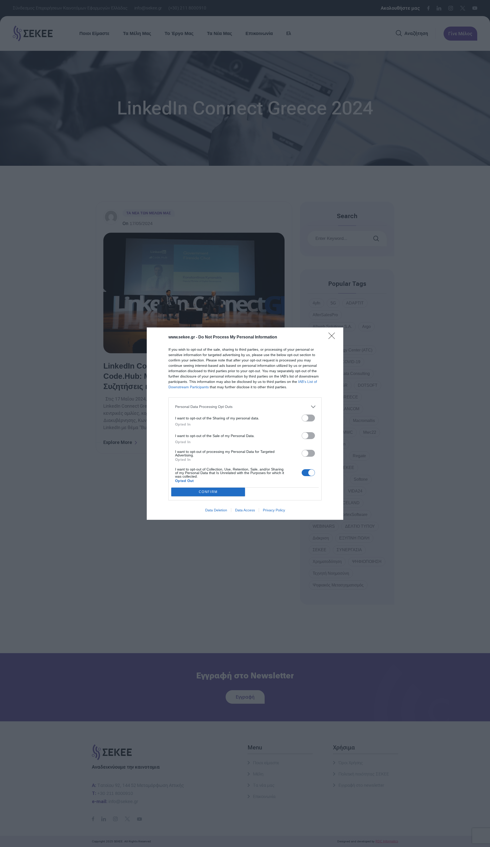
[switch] (308, 418)
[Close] (333, 337)
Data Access (245, 510)
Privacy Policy (274, 510)
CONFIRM (208, 492)
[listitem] (245, 406)
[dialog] (245, 423)
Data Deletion (216, 510)
